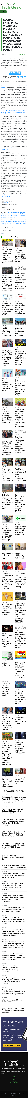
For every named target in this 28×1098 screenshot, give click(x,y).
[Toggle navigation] (3, 11)
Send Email (7, 202)
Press (14, 1076)
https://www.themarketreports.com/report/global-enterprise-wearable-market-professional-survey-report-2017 (14, 112)
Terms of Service (14, 1081)
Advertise (14, 1077)
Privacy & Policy (14, 1082)
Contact (14, 1079)
